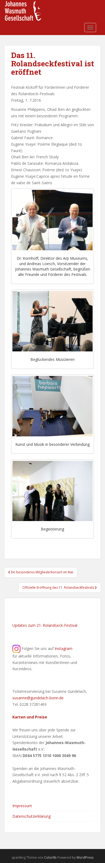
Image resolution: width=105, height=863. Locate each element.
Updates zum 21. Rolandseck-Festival (44, 625)
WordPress (84, 857)
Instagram (63, 648)
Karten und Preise (29, 717)
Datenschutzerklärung (31, 816)
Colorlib (50, 857)
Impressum (22, 805)
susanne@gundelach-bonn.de (38, 697)
